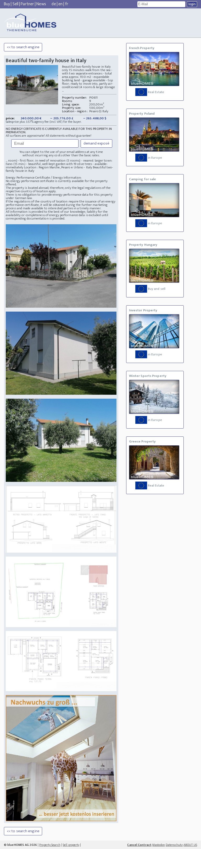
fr (66, 4)
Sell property (71, 844)
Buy (7, 4)
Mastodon (158, 844)
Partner (27, 4)
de (54, 4)
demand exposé (96, 143)
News (41, 4)
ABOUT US (190, 844)
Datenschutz (174, 844)
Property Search (49, 844)
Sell (15, 4)
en (60, 4)
